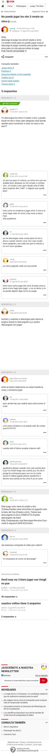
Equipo (22, 742)
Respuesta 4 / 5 (8, 492)
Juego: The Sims (37, 6)
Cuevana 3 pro (10, 734)
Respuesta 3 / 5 (8, 372)
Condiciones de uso (34, 742)
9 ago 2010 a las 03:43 (18, 313)
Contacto (28, 745)
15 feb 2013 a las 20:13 (18, 207)
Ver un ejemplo (41, 675)
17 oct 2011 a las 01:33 (18, 112)
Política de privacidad (16, 745)
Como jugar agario (10, 81)
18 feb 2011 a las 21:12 (18, 500)
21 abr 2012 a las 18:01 (18, 422)
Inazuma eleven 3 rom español (16, 74)
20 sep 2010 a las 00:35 (19, 539)
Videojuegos (21, 6)
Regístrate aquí (13, 742)
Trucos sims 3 (8, 84)
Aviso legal (38, 745)
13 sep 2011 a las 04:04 (19, 399)
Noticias (6, 675)
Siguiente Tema (38, 11)
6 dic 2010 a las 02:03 (18, 381)
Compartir (9, 57)
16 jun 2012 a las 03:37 (18, 464)
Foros (9, 6)
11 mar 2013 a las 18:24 (19, 234)
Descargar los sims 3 (12, 730)
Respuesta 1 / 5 (8, 98)
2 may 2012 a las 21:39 (18, 555)
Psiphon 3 (6, 71)
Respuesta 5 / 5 (8, 530)
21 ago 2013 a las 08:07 (30, 31)
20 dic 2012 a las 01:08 (18, 176)
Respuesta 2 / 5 (8, 304)
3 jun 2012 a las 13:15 (18, 444)
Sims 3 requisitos (11, 727)
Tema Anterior (10, 11)
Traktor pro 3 (7, 77)
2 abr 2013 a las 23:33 (18, 262)
